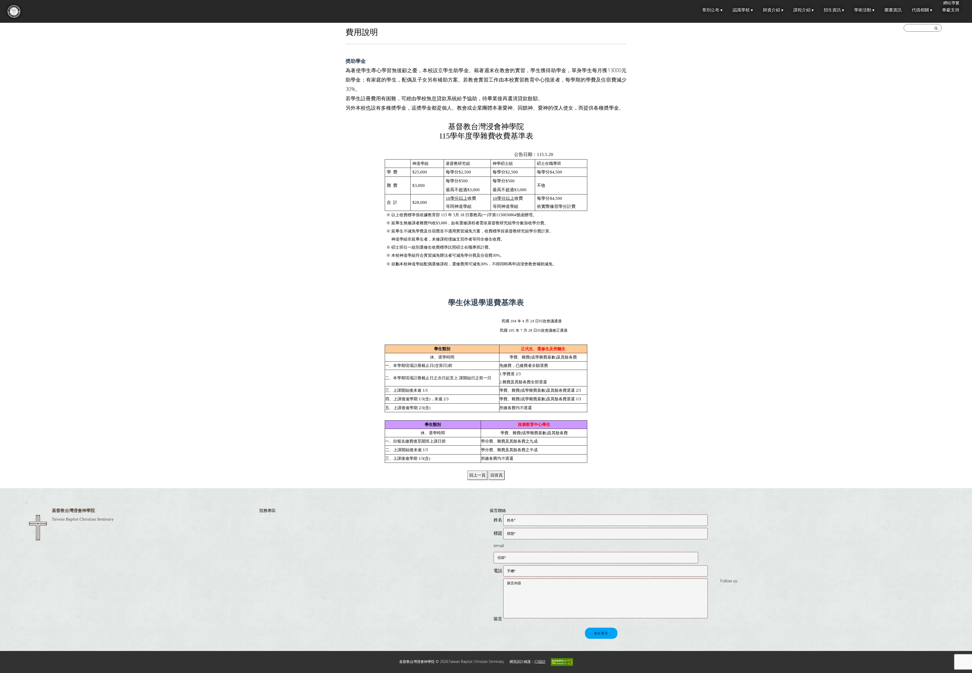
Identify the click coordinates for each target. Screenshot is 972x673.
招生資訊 (832, 10)
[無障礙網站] (562, 661)
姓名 (498, 520)
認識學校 (741, 10)
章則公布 (710, 10)
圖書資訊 (893, 10)
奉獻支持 (950, 10)
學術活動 (862, 10)
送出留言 (601, 633)
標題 (498, 533)
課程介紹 (802, 10)
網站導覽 (951, 3)
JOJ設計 (540, 661)
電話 (498, 570)
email (499, 545)
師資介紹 (771, 10)
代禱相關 (920, 10)
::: (26, 502)
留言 (498, 619)
